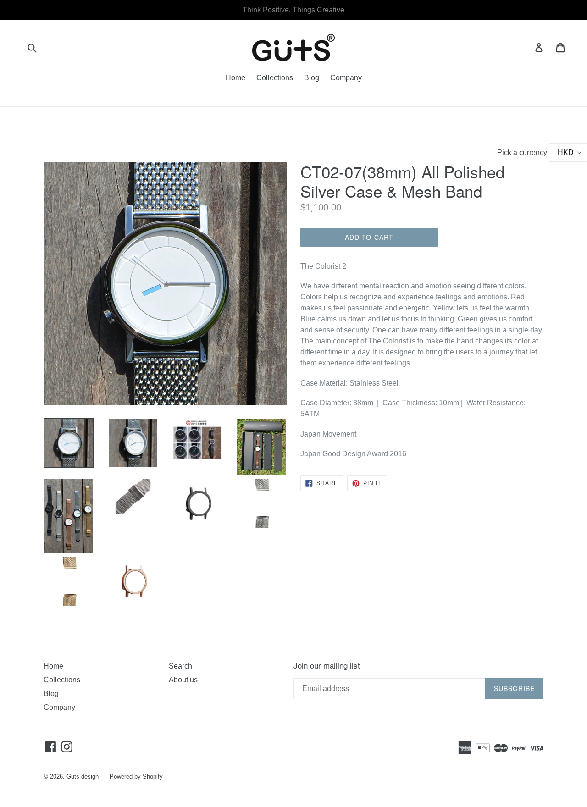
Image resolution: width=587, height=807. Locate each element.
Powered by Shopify (136, 776)
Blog (311, 78)
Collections (274, 78)
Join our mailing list (327, 665)
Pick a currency (523, 152)
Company (346, 78)
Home (235, 78)
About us (183, 680)
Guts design (82, 776)
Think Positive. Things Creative (293, 10)
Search (180, 666)
